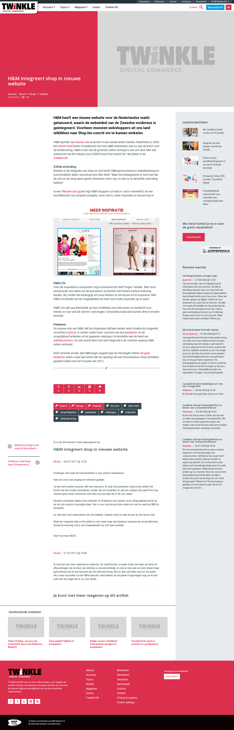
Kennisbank (201, 1)
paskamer (131, 332)
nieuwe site (82, 142)
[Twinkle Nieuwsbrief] (215, 7)
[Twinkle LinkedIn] (228, 7)
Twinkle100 (111, 7)
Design (32, 94)
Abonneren (144, 1)
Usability (44, 94)
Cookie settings (126, 702)
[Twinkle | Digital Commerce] (19, 7)
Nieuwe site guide (73, 191)
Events (96, 7)
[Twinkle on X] (10, 701)
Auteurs (90, 670)
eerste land (65, 146)
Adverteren (159, 1)
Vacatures (186, 1)
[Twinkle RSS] (37, 701)
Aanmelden (172, 676)
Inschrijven (194, 237)
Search (22, 94)
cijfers (71, 332)
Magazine (80, 7)
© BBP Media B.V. (219, 1)
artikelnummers (63, 340)
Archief (90, 684)
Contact (173, 1)
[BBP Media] (17, 723)
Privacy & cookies (127, 697)
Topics (64, 7)
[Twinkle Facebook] (17, 701)
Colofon (121, 688)
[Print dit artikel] (100, 389)
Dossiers (48, 7)
